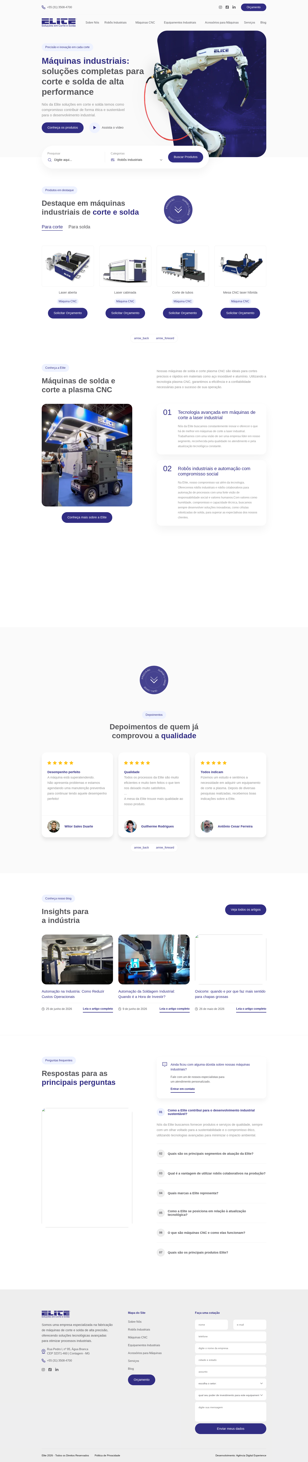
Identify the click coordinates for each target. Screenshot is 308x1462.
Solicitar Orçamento (68, 313)
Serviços (249, 22)
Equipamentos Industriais (180, 22)
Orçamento (254, 7)
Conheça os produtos (62, 127)
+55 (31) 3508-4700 (59, 7)
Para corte (52, 226)
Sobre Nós (92, 22)
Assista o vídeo (113, 127)
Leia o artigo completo (98, 1008)
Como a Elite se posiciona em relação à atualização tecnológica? (202, 1213)
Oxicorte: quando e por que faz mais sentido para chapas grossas (230, 994)
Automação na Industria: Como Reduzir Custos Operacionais (73, 994)
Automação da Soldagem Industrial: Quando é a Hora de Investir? (146, 994)
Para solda (79, 226)
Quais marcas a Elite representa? (188, 1193)
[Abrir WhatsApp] (299, 1453)
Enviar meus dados (230, 1428)
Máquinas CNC (145, 22)
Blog (263, 22)
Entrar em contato (183, 1088)
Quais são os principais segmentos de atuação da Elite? (206, 1153)
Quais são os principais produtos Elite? (193, 1252)
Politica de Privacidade (107, 1455)
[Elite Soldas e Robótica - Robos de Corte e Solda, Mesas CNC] (59, 22)
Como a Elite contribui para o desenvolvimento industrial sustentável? (207, 1112)
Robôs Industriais (115, 22)
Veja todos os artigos (246, 909)
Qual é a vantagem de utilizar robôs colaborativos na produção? (212, 1173)
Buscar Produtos (185, 157)
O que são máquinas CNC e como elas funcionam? (202, 1233)
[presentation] (141, 338)
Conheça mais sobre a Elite (87, 517)
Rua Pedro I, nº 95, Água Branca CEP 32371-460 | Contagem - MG (68, 1351)
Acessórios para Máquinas (222, 22)
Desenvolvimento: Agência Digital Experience (240, 1455)
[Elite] (56, 1314)
